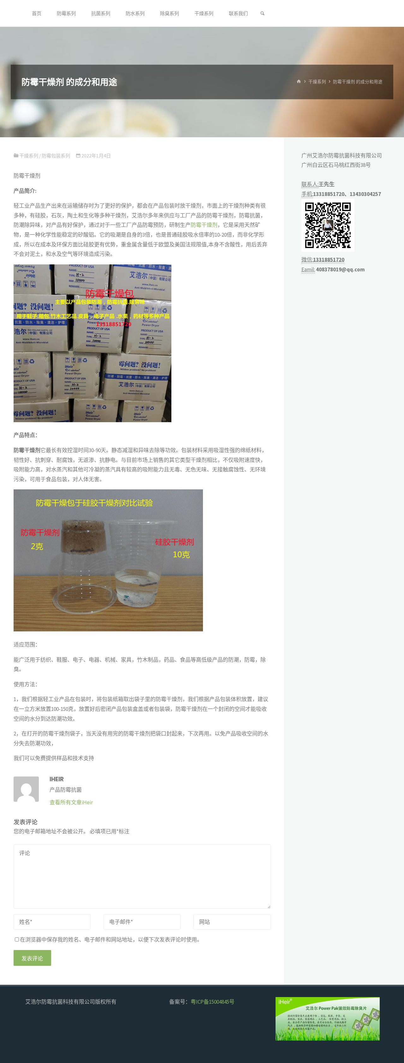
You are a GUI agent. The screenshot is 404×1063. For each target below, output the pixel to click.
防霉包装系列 (56, 156)
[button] (286, 1019)
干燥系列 (317, 82)
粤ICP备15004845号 (213, 1001)
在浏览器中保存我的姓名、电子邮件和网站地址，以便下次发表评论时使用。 (111, 939)
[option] (338, 1019)
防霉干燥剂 (204, 224)
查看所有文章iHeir (71, 802)
